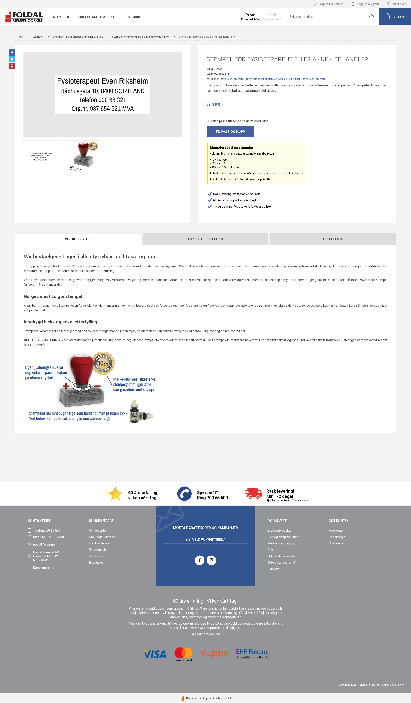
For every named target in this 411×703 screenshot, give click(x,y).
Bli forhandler (98, 550)
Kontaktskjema (43, 568)
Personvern (97, 556)
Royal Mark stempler (232, 78)
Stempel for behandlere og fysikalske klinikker (273, 78)
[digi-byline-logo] (183, 698)
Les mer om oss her (205, 634)
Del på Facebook (12, 52)
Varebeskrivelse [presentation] (78, 239)
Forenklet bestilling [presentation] (205, 239)
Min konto (336, 530)
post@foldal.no (44, 545)
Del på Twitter (12, 59)
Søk (371, 16)
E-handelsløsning (196, 698)
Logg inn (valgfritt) (368, 4)
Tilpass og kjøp (230, 132)
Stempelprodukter (280, 530)
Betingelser (97, 563)
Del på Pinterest (12, 66)
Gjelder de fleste (276, 500)
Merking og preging (281, 543)
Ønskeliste (336, 543)
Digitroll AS (224, 698)
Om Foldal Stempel (102, 537)
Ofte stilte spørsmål (282, 563)
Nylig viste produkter (282, 556)
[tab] (78, 239)
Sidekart (273, 569)
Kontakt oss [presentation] (332, 239)
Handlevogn (337, 537)
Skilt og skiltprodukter (283, 537)
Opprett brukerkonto (331, 4)
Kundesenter (98, 530)
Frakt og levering (100, 543)
